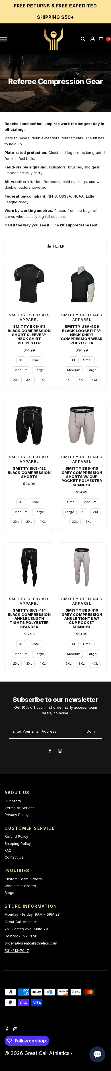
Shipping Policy (18, 843)
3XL (29, 380)
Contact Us (14, 857)
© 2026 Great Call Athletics (38, 1053)
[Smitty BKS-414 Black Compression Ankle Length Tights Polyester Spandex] (29, 567)
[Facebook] (50, 751)
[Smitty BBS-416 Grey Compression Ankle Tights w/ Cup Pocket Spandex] (81, 567)
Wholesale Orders (20, 886)
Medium (21, 370)
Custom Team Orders (23, 879)
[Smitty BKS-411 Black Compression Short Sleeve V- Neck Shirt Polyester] (29, 283)
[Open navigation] (6, 39)
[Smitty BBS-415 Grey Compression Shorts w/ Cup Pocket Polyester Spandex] (81, 425)
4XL (42, 380)
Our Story (13, 801)
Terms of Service (20, 808)
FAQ (8, 850)
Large (39, 370)
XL (21, 360)
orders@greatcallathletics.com (31, 943)
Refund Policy (16, 836)
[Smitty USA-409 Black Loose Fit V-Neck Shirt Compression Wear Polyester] (81, 283)
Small (35, 360)
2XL (16, 380)
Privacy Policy (16, 815)
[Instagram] (60, 751)
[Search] (83, 39)
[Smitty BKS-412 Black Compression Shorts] (29, 425)
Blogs (9, 893)
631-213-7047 (17, 951)
